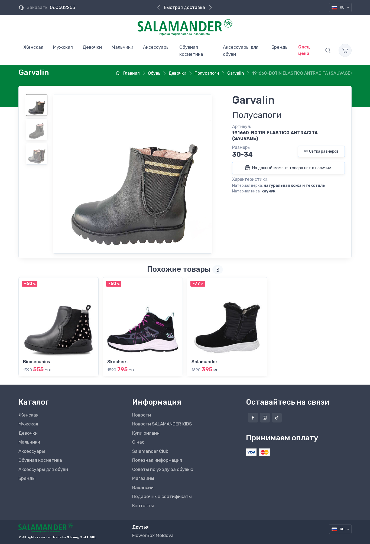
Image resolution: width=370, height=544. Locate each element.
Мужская (28, 424)
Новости (141, 415)
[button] (328, 50)
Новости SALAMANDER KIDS (162, 424)
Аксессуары (31, 451)
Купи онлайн (146, 433)
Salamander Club (150, 451)
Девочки (28, 433)
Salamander (205, 361)
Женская (28, 415)
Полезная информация (157, 460)
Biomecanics (36, 361)
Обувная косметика (40, 460)
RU (342, 7)
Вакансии (143, 487)
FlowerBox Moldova (153, 535)
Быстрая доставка (184, 7)
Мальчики (29, 442)
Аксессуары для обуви (43, 469)
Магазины (143, 478)
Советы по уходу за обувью (162, 469)
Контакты (143, 505)
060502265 (62, 7)
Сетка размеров (324, 151)
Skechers (117, 361)
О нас (138, 442)
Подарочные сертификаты (162, 496)
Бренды (26, 478)
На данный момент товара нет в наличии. (291, 167)
